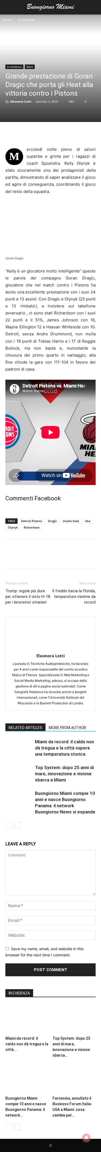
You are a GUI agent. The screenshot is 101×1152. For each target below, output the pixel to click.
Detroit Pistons (31, 521)
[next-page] (17, 825)
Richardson (32, 527)
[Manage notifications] (86, 1138)
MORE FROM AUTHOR (67, 728)
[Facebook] (10, 133)
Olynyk (13, 527)
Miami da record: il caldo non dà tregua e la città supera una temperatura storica (64, 748)
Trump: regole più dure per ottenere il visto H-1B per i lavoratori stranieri (27, 596)
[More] (60, 133)
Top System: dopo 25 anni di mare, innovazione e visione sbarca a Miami (64, 774)
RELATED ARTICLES (25, 728)
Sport (29, 67)
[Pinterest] (35, 133)
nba (87, 521)
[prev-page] (8, 825)
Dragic (52, 521)
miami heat (71, 521)
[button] (9, 7)
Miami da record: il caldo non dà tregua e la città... (26, 1044)
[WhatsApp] (48, 133)
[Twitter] (23, 133)
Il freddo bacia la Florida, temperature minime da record (74, 596)
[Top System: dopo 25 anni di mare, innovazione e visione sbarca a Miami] (18, 774)
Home (7, 19)
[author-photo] (51, 648)
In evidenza (26, 19)
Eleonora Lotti (20, 101)
